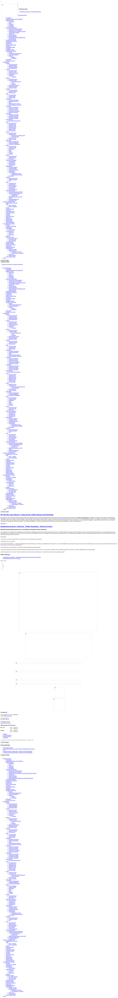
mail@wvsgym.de (8, 715)
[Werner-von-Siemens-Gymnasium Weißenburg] (30, 11)
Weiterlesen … (4, 523)
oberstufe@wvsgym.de (6, 722)
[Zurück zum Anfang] (1, 1)
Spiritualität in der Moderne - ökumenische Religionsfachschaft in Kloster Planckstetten (22, 557)
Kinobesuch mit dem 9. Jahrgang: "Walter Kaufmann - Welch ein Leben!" (27, 526)
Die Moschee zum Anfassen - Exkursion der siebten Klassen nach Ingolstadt (27, 515)
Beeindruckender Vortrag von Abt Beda (11, 558)
